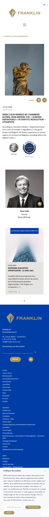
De (45, 5)
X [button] (45, 471)
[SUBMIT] (35, 352)
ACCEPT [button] (9, 512)
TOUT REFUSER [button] (33, 507)
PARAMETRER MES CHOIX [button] (14, 507)
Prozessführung (24, 217)
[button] (24, 24)
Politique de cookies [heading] (12, 471)
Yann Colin (6, 130)
